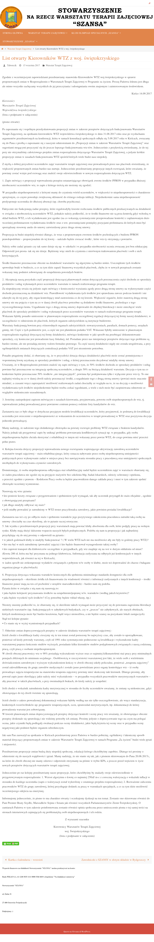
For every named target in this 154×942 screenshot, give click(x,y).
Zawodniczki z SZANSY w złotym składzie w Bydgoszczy (114, 859)
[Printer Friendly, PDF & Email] (10, 842)
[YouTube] (150, 384)
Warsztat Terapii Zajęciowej (19, 48)
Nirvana (75, 930)
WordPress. (86, 930)
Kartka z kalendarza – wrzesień (25, 859)
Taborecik (12, 64)
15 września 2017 (31, 64)
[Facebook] (150, 379)
